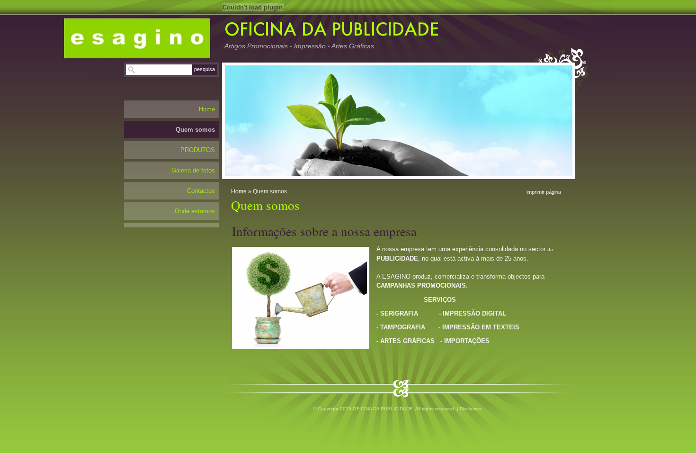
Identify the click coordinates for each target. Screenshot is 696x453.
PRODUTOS (197, 150)
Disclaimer (471, 408)
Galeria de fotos (193, 170)
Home (239, 191)
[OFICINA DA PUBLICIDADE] (137, 38)
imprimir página (543, 192)
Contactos (201, 190)
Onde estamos (195, 211)
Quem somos (195, 129)
